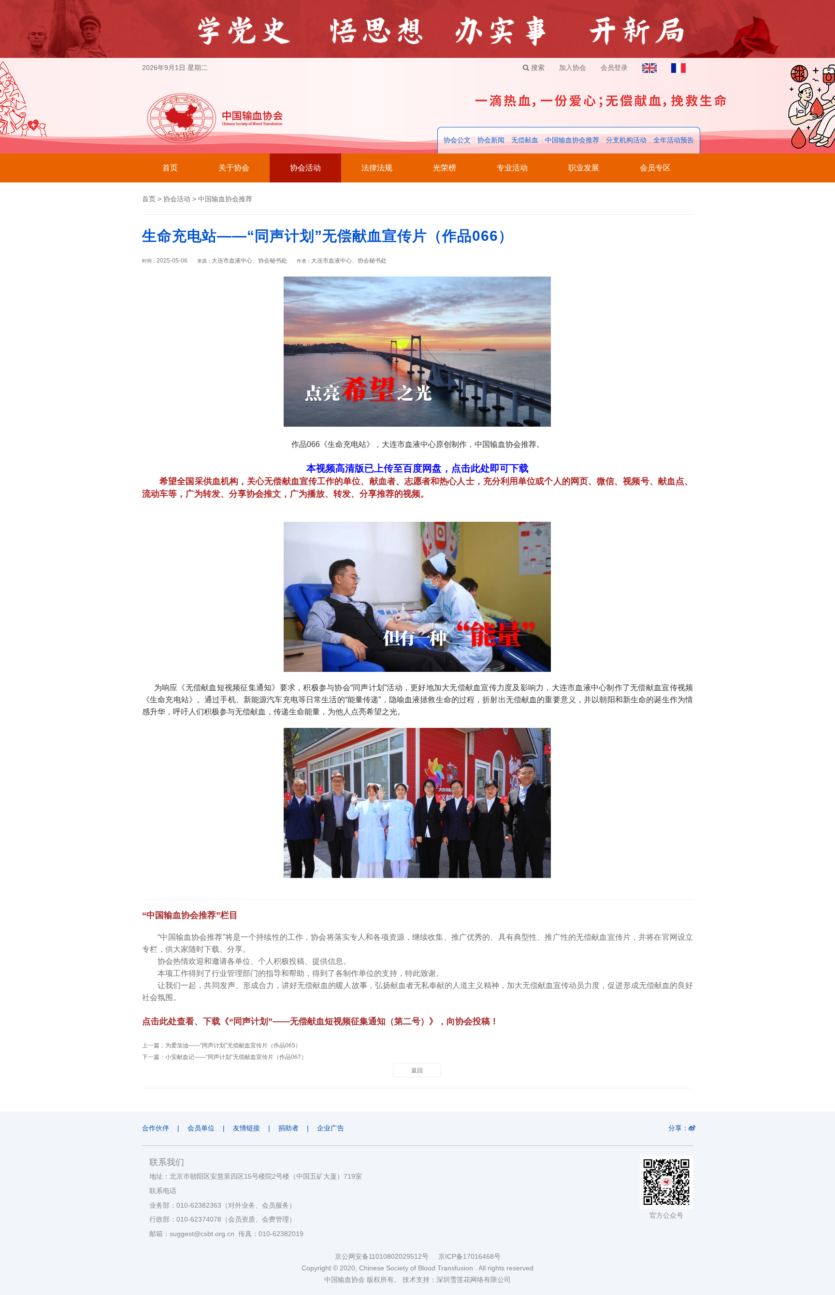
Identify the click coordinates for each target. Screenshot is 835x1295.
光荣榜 (444, 168)
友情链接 (246, 1128)
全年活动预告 (673, 140)
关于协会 (233, 168)
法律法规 (376, 168)
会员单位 (201, 1128)
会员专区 (655, 168)
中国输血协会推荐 (572, 140)
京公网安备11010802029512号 (386, 1256)
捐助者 (288, 1128)
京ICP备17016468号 (469, 1256)
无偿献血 (524, 140)
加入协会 (572, 67)
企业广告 (330, 1128)
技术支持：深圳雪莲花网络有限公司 (457, 1279)
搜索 (537, 67)
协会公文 (457, 140)
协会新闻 (490, 140)
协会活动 (305, 168)
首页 (170, 168)
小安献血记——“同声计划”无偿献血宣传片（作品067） (236, 1057)
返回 (417, 1070)
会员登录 (614, 67)
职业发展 (583, 168)
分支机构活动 (626, 140)
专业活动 (512, 168)
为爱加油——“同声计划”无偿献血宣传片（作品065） (233, 1045)
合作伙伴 (155, 1128)
